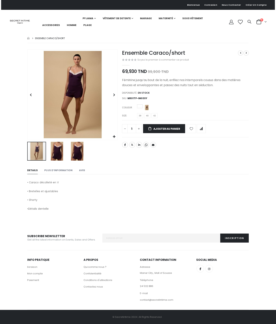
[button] (114, 137)
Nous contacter (231, 4)
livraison (32, 267)
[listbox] (144, 108)
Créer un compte (256, 4)
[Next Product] (246, 53)
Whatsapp (146, 145)
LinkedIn (139, 145)
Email (153, 145)
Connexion (210, 4)
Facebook (125, 145)
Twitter (132, 145)
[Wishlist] (240, 22)
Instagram (209, 268)
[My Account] (231, 22)
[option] (140, 106)
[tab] (32, 170)
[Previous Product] (240, 53)
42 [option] (154, 115)
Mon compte (35, 273)
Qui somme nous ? (95, 267)
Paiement (33, 280)
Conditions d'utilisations (98, 280)
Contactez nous (93, 286)
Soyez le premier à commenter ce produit (163, 59)
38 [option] (140, 115)
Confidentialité (92, 273)
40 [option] (147, 115)
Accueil (28, 38)
